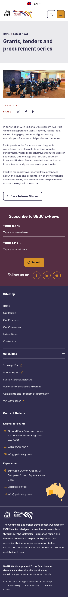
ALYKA (6, 589)
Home (6, 33)
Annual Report (11, 372)
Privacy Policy (32, 585)
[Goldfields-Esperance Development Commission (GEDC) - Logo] (23, 515)
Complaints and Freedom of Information (26, 393)
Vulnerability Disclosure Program (22, 386)
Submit (35, 262)
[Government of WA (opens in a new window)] (7, 14)
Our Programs (18, 321)
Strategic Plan (11, 365)
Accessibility (13, 585)
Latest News (20, 33)
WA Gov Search (12, 400)
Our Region (17, 314)
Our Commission (20, 328)
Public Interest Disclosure (17, 379)
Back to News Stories (26, 196)
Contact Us (9, 341)
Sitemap (47, 581)
